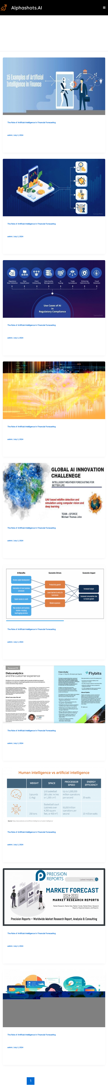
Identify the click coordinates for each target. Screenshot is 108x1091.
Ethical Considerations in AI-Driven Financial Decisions (40, 1041)
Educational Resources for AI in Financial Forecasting (39, 129)
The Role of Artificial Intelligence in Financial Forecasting (31, 122)
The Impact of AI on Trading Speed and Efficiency (37, 838)
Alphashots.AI (26, 8)
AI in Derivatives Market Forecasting (29, 939)
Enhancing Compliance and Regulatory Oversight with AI (42, 331)
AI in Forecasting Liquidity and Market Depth (34, 433)
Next (91, 1081)
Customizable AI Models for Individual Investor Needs (40, 737)
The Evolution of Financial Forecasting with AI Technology (42, 230)
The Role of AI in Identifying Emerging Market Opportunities (44, 635)
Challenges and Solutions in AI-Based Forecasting (37, 534)
